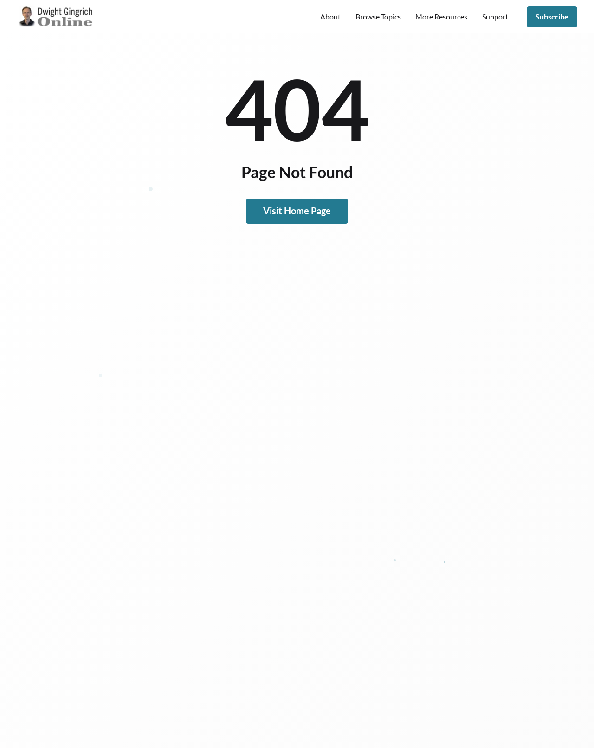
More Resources (441, 16)
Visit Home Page (297, 210)
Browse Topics (378, 16)
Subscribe (552, 16)
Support (495, 16)
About (330, 16)
